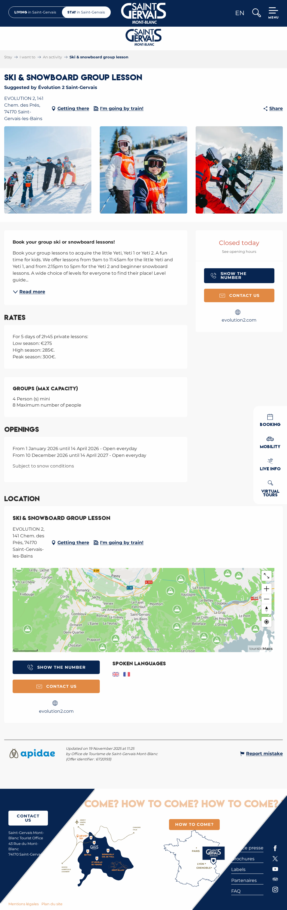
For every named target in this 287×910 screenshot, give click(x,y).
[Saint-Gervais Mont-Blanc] (143, 13)
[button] (256, 13)
